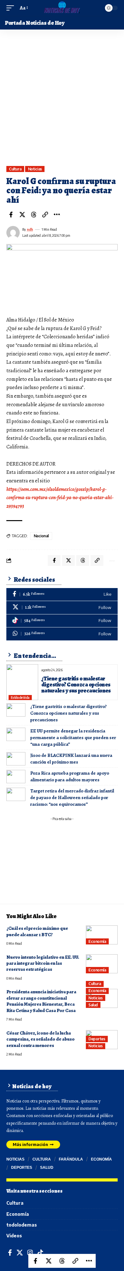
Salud (93, 1005)
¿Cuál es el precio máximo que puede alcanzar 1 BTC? (37, 931)
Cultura (15, 169)
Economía (97, 941)
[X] (62, 607)
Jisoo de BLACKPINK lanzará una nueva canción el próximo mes (71, 758)
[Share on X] (22, 214)
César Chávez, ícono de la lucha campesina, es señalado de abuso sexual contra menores (40, 1039)
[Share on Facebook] (10, 214)
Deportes (96, 1038)
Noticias (35, 169)
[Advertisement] (62, 101)
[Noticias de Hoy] (62, 8)
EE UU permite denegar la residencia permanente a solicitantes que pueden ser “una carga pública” (73, 737)
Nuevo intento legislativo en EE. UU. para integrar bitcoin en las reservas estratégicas (42, 963)
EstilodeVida (20, 697)
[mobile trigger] (11, 8)
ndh (30, 229)
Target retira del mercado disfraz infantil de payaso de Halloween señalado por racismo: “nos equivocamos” (72, 797)
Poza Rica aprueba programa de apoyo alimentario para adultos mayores (69, 776)
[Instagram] (30, 1253)
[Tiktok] (62, 620)
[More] (56, 214)
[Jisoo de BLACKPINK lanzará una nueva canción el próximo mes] (15, 758)
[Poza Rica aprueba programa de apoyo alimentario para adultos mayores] (15, 776)
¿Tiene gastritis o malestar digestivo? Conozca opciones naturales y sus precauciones (76, 684)
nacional (41, 535)
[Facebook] (62, 594)
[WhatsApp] (62, 633)
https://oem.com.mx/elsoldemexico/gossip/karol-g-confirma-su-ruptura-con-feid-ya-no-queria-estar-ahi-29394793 (60, 498)
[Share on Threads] (33, 214)
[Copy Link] (45, 214)
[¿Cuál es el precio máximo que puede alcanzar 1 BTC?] (102, 934)
